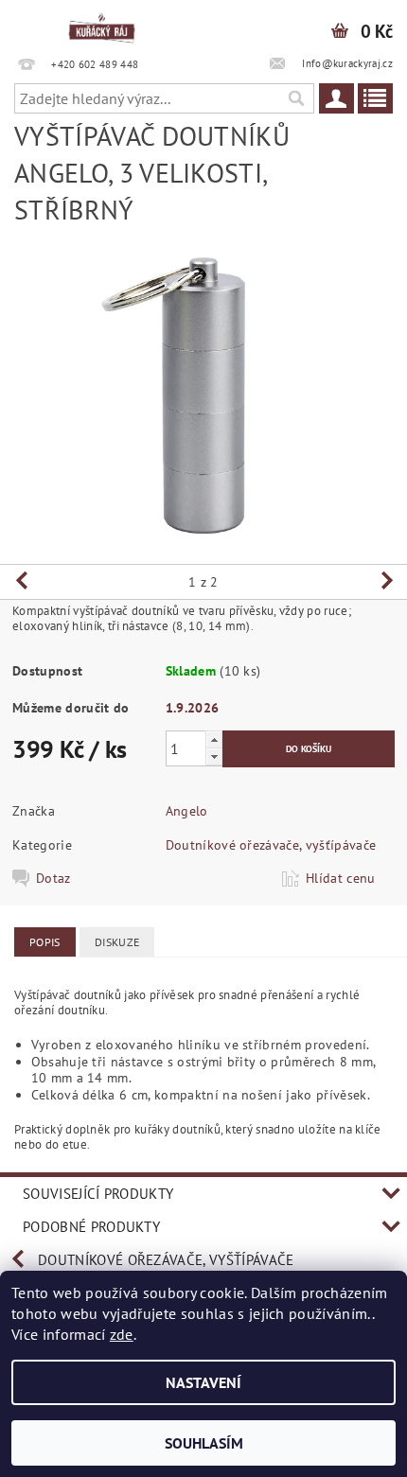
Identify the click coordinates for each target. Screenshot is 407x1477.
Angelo (187, 810)
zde (121, 1334)
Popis (45, 942)
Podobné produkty (91, 1227)
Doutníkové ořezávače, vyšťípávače (271, 844)
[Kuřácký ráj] (101, 24)
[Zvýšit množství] (213, 739)
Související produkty (98, 1194)
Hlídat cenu (341, 878)
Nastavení (203, 1382)
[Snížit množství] (213, 756)
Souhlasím (204, 1442)
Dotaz (53, 878)
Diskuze (117, 942)
